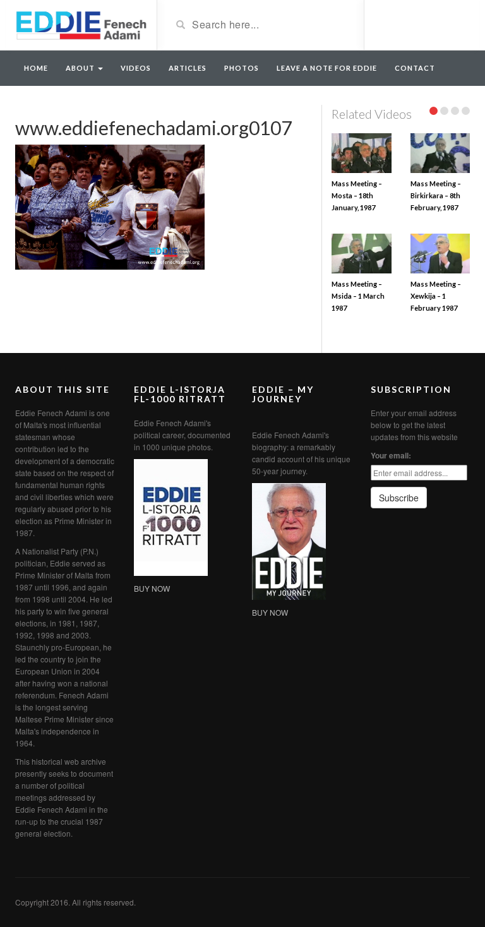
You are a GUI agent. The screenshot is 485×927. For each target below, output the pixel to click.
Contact (415, 68)
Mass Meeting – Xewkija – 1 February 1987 (435, 296)
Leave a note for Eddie (327, 68)
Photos (241, 68)
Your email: (391, 455)
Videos (136, 68)
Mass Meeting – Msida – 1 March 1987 (358, 296)
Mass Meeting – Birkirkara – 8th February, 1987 (435, 195)
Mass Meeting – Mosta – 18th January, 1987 (357, 195)
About (81, 68)
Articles (188, 68)
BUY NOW (152, 588)
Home (36, 68)
